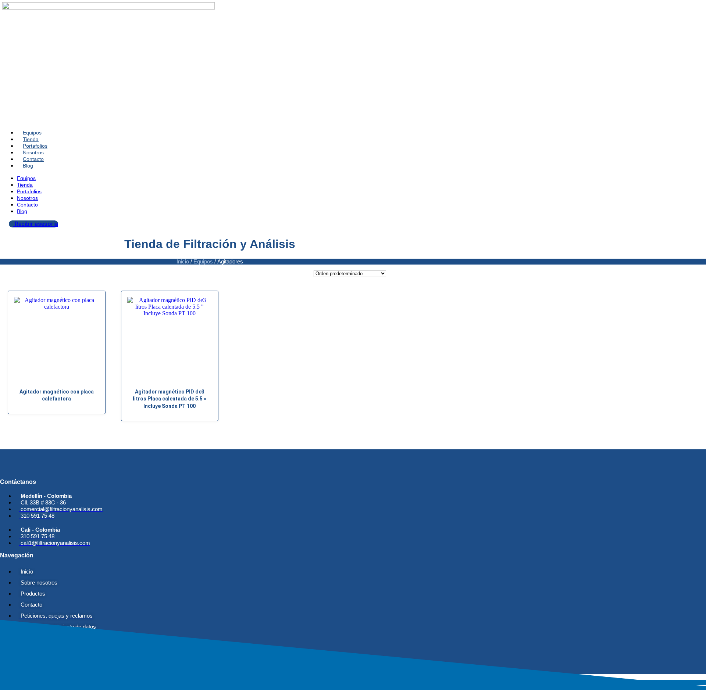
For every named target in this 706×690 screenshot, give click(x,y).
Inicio (182, 262)
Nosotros (33, 152)
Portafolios (35, 146)
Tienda (31, 139)
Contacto (33, 159)
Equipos (32, 133)
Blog (28, 166)
